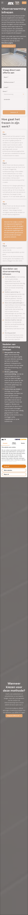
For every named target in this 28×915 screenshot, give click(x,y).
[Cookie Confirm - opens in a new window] (20, 439)
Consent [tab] (5, 443)
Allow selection (8, 470)
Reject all (6, 474)
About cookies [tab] (14, 443)
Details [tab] (23, 443)
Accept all (6, 466)
